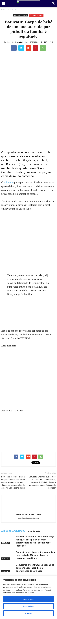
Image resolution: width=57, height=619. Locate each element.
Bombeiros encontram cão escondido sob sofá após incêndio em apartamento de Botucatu (35, 568)
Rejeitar (28, 613)
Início (3, 10)
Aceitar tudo (28, 599)
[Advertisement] (28, 118)
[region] (28, 597)
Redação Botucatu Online (17, 42)
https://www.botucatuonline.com (28, 518)
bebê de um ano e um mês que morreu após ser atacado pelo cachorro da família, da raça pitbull (26, 156)
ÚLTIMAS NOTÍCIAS (36, 15)
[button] (53, 3)
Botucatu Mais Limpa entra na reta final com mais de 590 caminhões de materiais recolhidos (35, 555)
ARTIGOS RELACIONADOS (13, 531)
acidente (8, 182)
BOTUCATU (17, 15)
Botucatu (12, 164)
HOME (25, 15)
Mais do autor (34, 531)
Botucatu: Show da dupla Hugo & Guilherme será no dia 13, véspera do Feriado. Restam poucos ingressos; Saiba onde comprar (42, 482)
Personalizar (28, 606)
